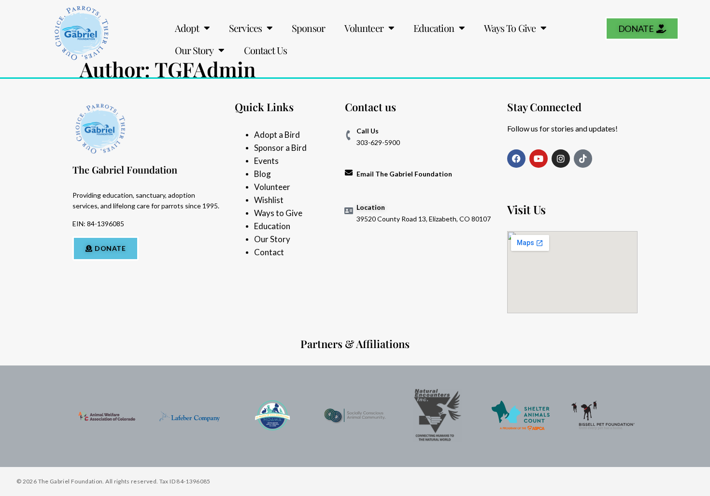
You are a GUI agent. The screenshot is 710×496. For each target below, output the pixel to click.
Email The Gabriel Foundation (404, 174)
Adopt (187, 27)
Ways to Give (278, 213)
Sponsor (308, 27)
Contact (269, 252)
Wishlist (269, 200)
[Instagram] (561, 158)
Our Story (194, 50)
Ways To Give (510, 27)
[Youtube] (538, 158)
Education (433, 27)
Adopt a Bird (277, 135)
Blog (262, 174)
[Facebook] (516, 158)
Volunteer (363, 27)
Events (266, 161)
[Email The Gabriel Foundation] (349, 172)
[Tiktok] (583, 158)
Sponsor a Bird (280, 148)
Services (245, 27)
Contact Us (265, 50)
